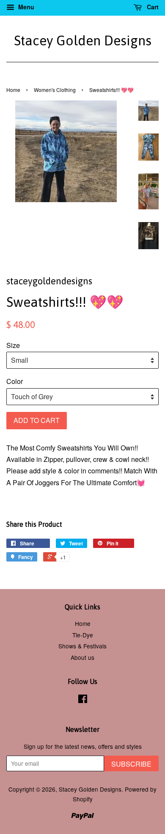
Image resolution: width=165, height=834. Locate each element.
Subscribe (131, 764)
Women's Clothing (55, 89)
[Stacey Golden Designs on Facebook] (83, 700)
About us (82, 657)
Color (14, 381)
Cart (152, 7)
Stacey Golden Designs (82, 40)
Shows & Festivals (82, 646)
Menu (25, 7)
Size (13, 345)
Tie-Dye (82, 635)
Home (13, 89)
